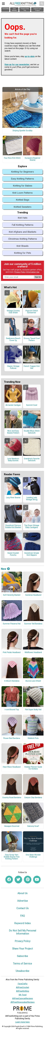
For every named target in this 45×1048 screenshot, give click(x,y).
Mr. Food (22, 995)
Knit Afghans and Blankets (22, 231)
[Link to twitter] (18, 879)
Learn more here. (22, 1022)
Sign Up (38, 277)
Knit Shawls (22, 245)
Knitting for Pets (22, 252)
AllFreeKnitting (22, 991)
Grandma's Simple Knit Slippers (31, 554)
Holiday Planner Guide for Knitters (33, 768)
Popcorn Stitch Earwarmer (32, 312)
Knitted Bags (22, 199)
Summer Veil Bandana (33, 624)
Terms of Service (22, 963)
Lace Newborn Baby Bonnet (13, 460)
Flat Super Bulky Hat (33, 710)
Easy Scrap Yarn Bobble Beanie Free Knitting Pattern (12, 857)
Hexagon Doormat (11, 826)
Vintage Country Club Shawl (13, 312)
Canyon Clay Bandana (33, 798)
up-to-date (30, 56)
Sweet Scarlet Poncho (13, 554)
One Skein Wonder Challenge (33, 856)
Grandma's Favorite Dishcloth (32, 460)
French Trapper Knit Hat (32, 367)
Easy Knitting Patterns (22, 178)
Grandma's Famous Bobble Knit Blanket (13, 526)
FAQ (22, 915)
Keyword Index (22, 923)
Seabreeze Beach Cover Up (13, 339)
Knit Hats (22, 217)
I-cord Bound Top (12, 710)
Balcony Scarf (33, 826)
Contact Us (22, 908)
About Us (23, 893)
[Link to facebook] (9, 879)
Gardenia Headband (33, 595)
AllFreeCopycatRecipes (22, 998)
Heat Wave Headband (11, 767)
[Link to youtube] (37, 879)
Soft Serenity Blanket (11, 595)
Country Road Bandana (11, 798)
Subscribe (22, 956)
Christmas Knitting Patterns (22, 238)
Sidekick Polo (33, 738)
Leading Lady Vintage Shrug (31, 499)
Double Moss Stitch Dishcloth (32, 432)
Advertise (22, 900)
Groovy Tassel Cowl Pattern (32, 339)
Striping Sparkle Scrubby (22, 131)
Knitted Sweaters (22, 206)
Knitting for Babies (22, 185)
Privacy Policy (20, 272)
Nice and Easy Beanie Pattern (13, 432)
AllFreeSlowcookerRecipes (22, 1002)
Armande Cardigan (13, 405)
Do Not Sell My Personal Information (22, 932)
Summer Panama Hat (11, 624)
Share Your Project (22, 948)
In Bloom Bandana (11, 681)
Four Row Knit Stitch (12, 158)
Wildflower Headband (33, 652)
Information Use (32, 272)
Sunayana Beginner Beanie (32, 159)
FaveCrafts (22, 984)
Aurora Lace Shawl (33, 681)
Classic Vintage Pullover (13, 367)
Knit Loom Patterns (22, 192)
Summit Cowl (31, 405)
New (3, 568)
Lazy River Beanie (13, 498)
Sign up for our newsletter (17, 64)
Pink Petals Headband (11, 652)
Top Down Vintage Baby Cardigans (31, 526)
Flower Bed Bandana (11, 738)
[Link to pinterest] (27, 879)
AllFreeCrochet (22, 987)
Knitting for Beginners (22, 171)
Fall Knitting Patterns (22, 224)
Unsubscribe (22, 970)
